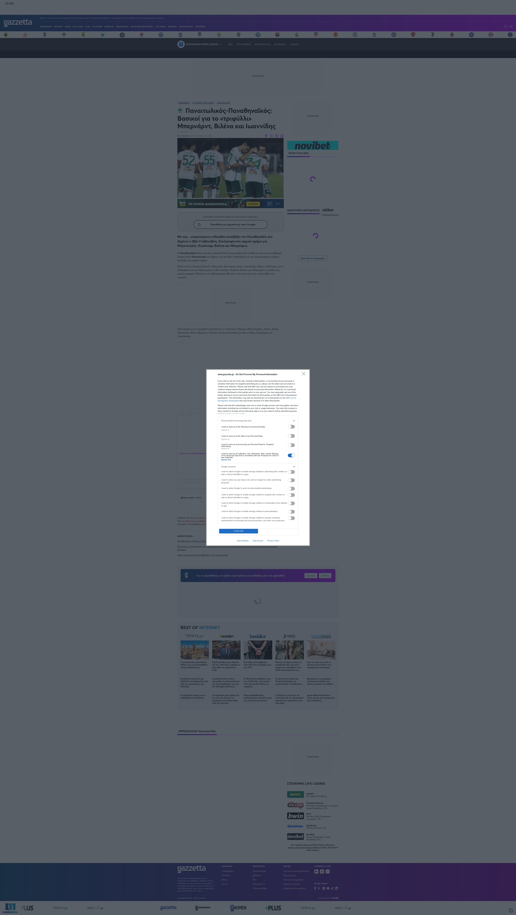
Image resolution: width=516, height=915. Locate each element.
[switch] (291, 426)
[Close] (304, 374)
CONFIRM (239, 531)
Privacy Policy (273, 541)
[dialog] (258, 457)
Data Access (258, 541)
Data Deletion (243, 541)
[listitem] (258, 420)
